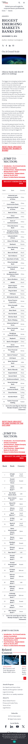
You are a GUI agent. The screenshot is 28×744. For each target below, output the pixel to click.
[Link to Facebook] (5, 726)
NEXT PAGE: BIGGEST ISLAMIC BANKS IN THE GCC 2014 (12, 423)
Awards (10, 10)
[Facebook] (7, 46)
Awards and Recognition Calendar (13, 690)
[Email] (14, 46)
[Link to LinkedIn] (11, 726)
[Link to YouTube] (17, 726)
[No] (26, 738)
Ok (14, 741)
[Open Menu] (24, 3)
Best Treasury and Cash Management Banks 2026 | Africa (9, 670)
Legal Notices (7, 708)
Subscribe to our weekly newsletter (13, 694)
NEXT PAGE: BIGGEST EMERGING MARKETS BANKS (12, 148)
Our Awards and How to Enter (11, 687)
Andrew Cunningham (15, 40)
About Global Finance (9, 701)
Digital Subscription (15, 719)
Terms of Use (7, 705)
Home (3, 10)
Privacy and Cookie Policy (10, 703)
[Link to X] (23, 726)
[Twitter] (3, 46)
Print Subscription (15, 716)
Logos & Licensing (8, 692)
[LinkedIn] (10, 46)
